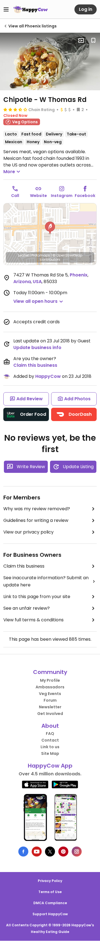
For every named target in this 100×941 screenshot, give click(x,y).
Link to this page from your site (36, 596)
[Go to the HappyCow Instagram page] (77, 852)
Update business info (37, 347)
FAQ (50, 733)
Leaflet (23, 255)
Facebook (85, 196)
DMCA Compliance (50, 903)
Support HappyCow (50, 914)
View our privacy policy (28, 532)
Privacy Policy (50, 880)
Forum (50, 700)
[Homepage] (30, 9)
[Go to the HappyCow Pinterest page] (63, 852)
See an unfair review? (26, 608)
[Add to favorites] (93, 40)
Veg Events (50, 693)
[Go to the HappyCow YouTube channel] (37, 852)
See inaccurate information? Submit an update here (46, 581)
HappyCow (48, 376)
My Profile (50, 680)
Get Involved (50, 713)
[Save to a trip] (81, 40)
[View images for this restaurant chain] (50, 61)
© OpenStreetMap (67, 255)
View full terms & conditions (33, 620)
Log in (85, 9)
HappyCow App (50, 766)
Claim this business (35, 365)
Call (15, 196)
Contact (50, 740)
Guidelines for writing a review (35, 520)
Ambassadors (50, 687)
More (9, 171)
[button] (50, 228)
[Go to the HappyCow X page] (50, 852)
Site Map (50, 753)
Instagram (61, 196)
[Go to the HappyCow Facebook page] (23, 852)
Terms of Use (50, 891)
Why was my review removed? (36, 509)
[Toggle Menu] (6, 9)
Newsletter (50, 707)
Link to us (50, 747)
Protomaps (40, 255)
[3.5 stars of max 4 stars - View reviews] (15, 109)
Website (38, 196)
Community (50, 672)
